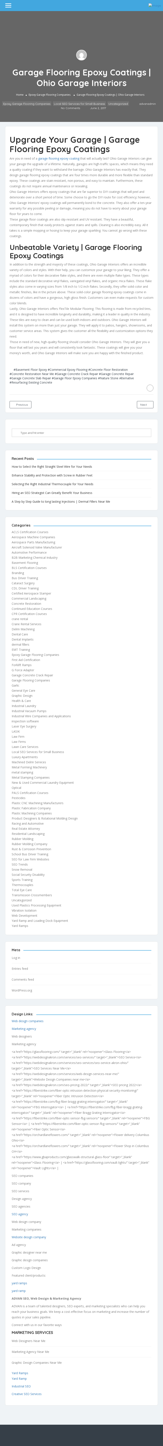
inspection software (25, 721)
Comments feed (23, 979)
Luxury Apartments (25, 757)
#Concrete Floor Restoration (108, 370)
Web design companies (28, 1021)
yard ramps (19, 1283)
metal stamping (22, 772)
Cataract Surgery (23, 583)
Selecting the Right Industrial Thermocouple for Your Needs (52, 484)
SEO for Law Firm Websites (30, 859)
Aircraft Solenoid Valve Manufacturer (37, 547)
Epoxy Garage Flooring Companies (49, 95)
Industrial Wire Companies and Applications (41, 716)
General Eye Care (23, 690)
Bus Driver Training (25, 578)
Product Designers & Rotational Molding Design (45, 818)
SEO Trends (20, 864)
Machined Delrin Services (29, 762)
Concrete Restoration (26, 604)
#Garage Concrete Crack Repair (76, 374)
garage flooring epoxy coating (58, 158)
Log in (16, 958)
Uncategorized (118, 103)
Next (144, 405)
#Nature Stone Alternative (116, 378)
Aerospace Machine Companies (33, 537)
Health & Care (21, 701)
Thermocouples (22, 885)
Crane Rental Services (26, 624)
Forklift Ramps (22, 665)
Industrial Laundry (24, 706)
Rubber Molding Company (29, 844)
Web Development (24, 915)
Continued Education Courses (32, 609)
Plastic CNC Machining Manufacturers (37, 803)
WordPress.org (22, 990)
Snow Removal (22, 869)
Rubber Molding (22, 839)
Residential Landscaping (28, 834)
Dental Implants (23, 639)
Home (20, 95)
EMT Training (21, 650)
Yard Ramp (19, 1379)
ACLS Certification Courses (30, 532)
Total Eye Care (22, 890)
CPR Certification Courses (29, 614)
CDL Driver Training (25, 588)
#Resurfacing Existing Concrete (31, 382)
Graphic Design (22, 696)
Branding (18, 573)
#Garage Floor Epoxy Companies (74, 378)
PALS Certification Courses (30, 793)
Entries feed (20, 969)
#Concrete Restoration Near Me (32, 374)
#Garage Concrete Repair (116, 374)
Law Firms (19, 742)
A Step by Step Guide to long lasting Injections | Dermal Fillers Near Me (61, 501)
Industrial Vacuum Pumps (29, 711)
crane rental (20, 619)
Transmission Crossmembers (32, 895)
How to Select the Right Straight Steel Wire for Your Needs (52, 467)
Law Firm (18, 737)
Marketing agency (24, 1029)
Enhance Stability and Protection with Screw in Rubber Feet (52, 475)
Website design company (29, 1237)
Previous (21, 405)
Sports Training (22, 880)
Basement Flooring (25, 563)
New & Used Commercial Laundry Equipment (43, 783)
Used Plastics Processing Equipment (36, 905)
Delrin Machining (23, 629)
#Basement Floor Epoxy (30, 370)
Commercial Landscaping (29, 598)
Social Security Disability (28, 875)
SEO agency (20, 1214)
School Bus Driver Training (30, 854)
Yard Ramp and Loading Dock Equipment (40, 921)
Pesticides (18, 798)
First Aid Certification (26, 660)
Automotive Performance (29, 552)
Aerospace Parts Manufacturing (33, 542)
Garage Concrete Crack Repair (32, 675)
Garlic (15, 685)
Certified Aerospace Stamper (31, 593)
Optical (16, 788)
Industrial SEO (21, 1386)
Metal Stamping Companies (31, 777)
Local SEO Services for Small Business (79, 103)
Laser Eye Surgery (24, 726)
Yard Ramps (20, 926)
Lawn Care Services (25, 747)
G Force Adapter (23, 670)
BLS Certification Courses (29, 568)
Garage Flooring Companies (31, 680)
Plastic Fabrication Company (31, 808)
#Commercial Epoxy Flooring (67, 370)
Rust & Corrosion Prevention (31, 849)
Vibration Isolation (24, 910)
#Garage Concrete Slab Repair (30, 378)
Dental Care (20, 634)
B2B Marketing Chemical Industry (35, 558)
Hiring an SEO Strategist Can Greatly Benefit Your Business (52, 493)
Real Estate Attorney (26, 829)
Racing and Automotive (28, 823)
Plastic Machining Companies (32, 813)
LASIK (16, 731)
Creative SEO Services (27, 1394)
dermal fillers (20, 644)
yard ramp (19, 1291)
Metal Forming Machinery (29, 767)
